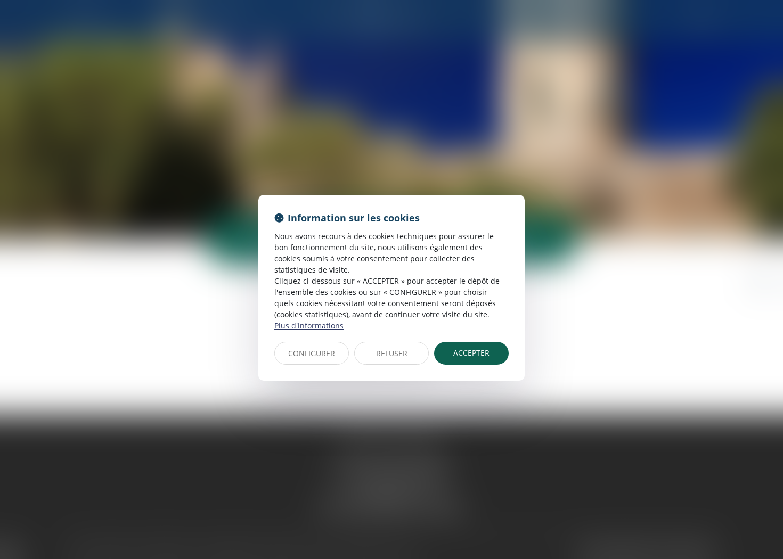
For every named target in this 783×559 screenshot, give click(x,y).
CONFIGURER (311, 353)
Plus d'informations (309, 325)
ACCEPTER (471, 353)
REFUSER (391, 353)
